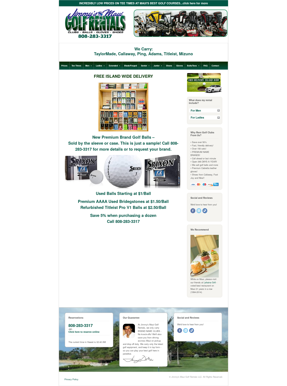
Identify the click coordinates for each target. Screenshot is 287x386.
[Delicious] (205, 210)
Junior (157, 65)
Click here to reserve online (83, 331)
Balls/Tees (192, 65)
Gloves (179, 65)
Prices (64, 65)
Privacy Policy (71, 379)
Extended (113, 65)
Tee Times (76, 65)
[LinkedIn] (199, 210)
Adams (154, 53)
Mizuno (186, 53)
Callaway (126, 53)
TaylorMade (105, 53)
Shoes (169, 65)
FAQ (205, 65)
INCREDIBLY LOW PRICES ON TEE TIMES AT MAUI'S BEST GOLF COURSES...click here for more (143, 3)
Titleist (170, 53)
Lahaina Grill (210, 282)
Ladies (99, 65)
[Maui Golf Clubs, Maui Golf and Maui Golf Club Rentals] (95, 37)
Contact (215, 65)
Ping (141, 53)
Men (87, 65)
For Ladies (197, 117)
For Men (196, 110)
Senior (144, 65)
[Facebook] (193, 210)
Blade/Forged (130, 65)
